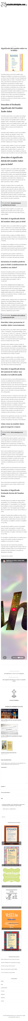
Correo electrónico (5, 792)
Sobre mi (18, 1017)
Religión (14, 46)
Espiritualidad (4, 987)
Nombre (3, 786)
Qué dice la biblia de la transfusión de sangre (10, 962)
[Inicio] (13, 6)
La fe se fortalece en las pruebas (8, 972)
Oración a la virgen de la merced (8, 966)
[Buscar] (25, 816)
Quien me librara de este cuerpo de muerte (10, 959)
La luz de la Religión (14, 700)
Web (2, 798)
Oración (2, 991)
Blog (2, 984)
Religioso (3, 997)
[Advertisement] (14, 28)
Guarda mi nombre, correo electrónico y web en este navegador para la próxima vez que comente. (13, 805)
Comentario (4, 767)
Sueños (2, 1001)
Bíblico (2, 981)
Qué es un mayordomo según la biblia (9, 969)
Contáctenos (19, 1015)
